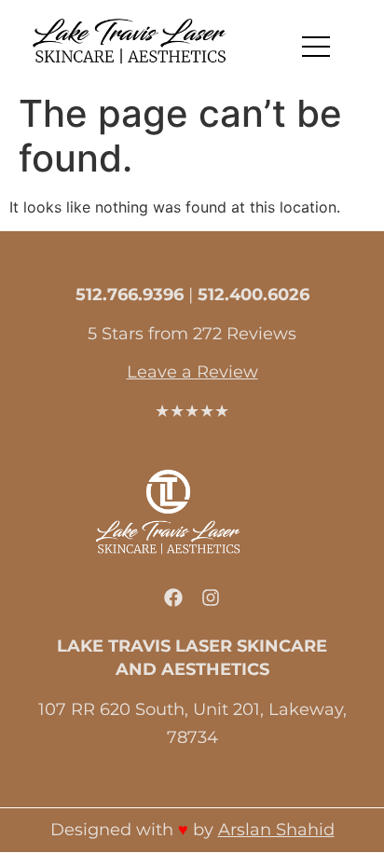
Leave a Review (192, 372)
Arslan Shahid (276, 829)
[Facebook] (173, 597)
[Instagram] (210, 597)
